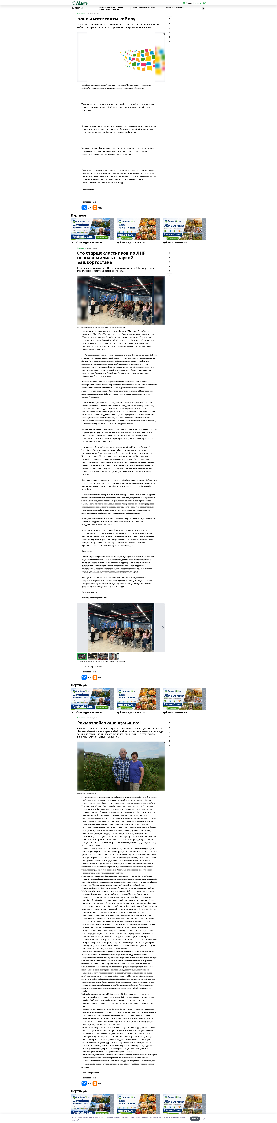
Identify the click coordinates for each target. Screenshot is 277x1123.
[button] (162, 627)
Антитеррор (197, 3)
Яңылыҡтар (77, 8)
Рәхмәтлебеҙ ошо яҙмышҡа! (144, 8)
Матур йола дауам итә (175, 8)
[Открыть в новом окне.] (86, 207)
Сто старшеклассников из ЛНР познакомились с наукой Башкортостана (111, 8)
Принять (195, 1119)
